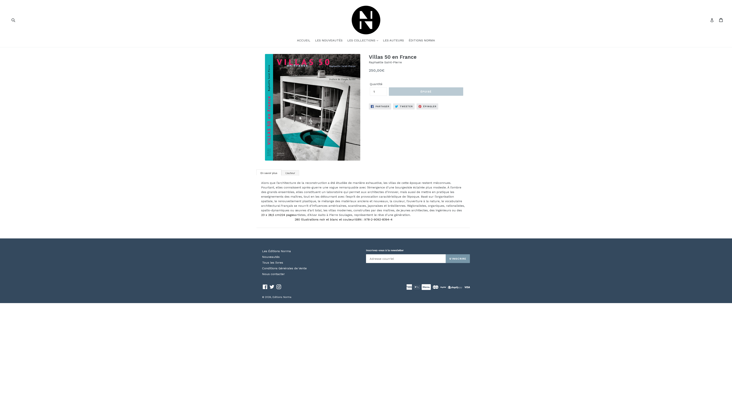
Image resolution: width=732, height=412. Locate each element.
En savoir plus (268, 173)
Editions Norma (281, 297)
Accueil (303, 40)
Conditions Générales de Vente (284, 268)
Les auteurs (393, 40)
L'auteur (290, 173)
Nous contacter (273, 274)
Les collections (361, 40)
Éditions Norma (422, 40)
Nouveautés (271, 257)
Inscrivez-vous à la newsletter (385, 250)
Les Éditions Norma (276, 251)
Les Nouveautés (329, 40)
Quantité (376, 84)
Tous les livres (272, 262)
